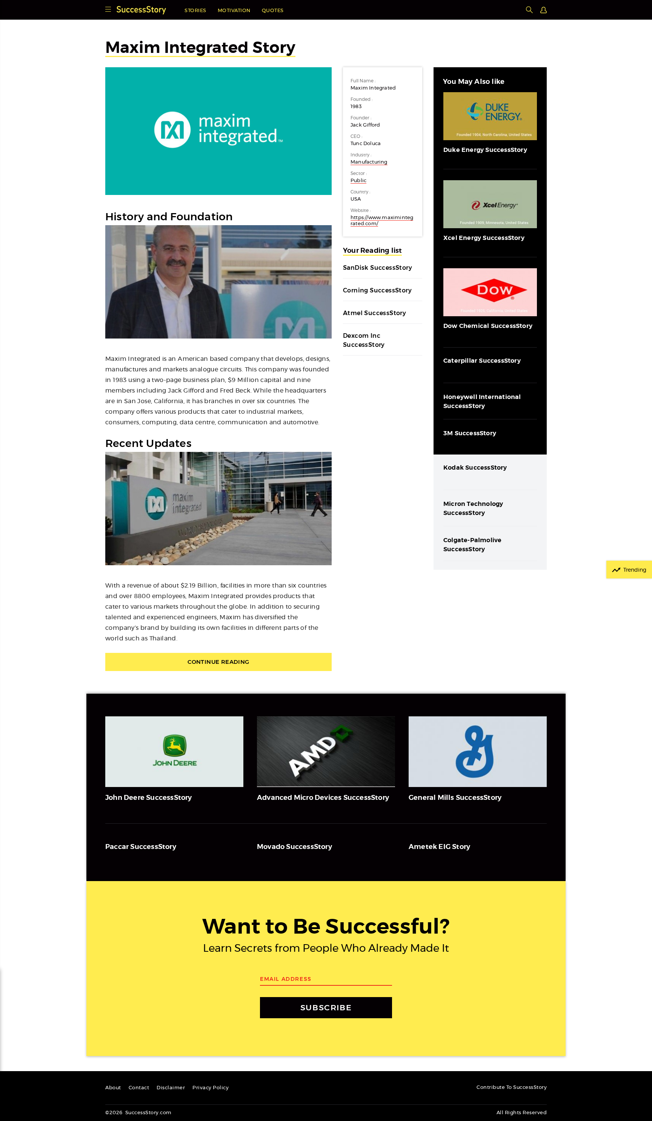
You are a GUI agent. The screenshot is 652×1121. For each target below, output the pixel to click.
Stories (195, 10)
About (113, 1087)
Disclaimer (171, 1087)
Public (358, 180)
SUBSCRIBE (326, 1007)
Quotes (273, 10)
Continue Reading (218, 661)
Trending (634, 570)
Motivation (234, 10)
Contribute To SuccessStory (512, 1087)
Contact (139, 1087)
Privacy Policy (210, 1087)
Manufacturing (369, 162)
